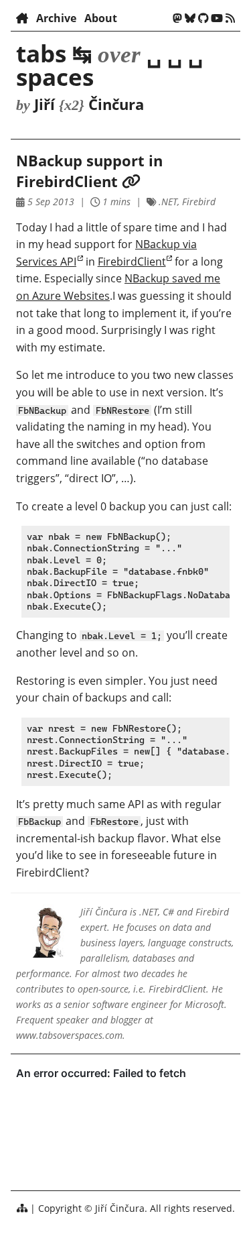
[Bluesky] (190, 18)
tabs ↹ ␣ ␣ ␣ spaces (109, 65)
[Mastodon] (177, 18)
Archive (56, 18)
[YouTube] (217, 18)
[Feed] (230, 18)
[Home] (22, 18)
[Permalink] (131, 181)
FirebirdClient (132, 261)
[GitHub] (203, 18)
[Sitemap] (22, 1208)
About (100, 18)
